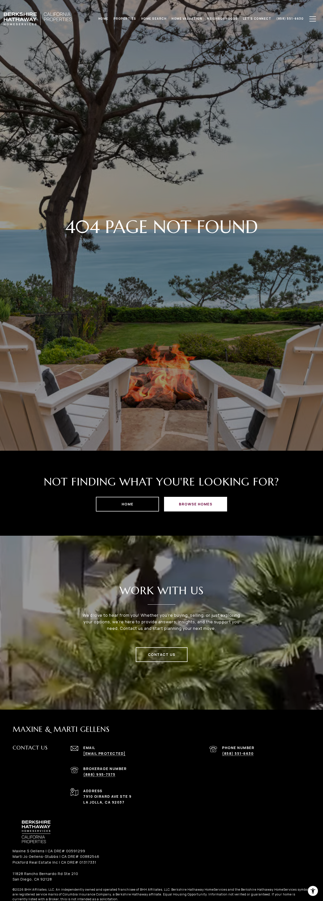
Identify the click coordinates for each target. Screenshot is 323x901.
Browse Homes (195, 504)
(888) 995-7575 (99, 774)
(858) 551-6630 (238, 753)
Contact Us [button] (161, 654)
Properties (125, 18)
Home (127, 504)
